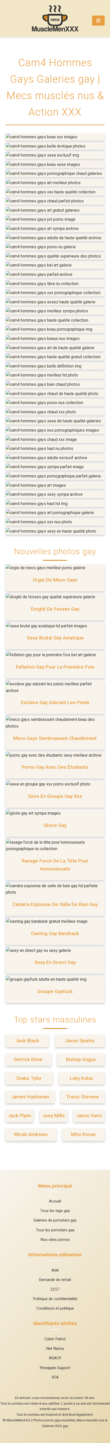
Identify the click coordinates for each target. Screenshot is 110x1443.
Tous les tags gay (55, 1210)
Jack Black (27, 1041)
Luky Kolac (81, 1078)
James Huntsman (30, 1097)
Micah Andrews (31, 1134)
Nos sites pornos (55, 1239)
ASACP (55, 1358)
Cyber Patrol (55, 1339)
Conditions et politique (55, 1308)
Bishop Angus (81, 1059)
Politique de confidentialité (55, 1298)
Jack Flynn (19, 1115)
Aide (55, 1270)
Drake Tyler (29, 1078)
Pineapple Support (55, 1367)
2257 (55, 1289)
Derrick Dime (28, 1059)
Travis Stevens (82, 1097)
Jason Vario (89, 1115)
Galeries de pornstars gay (55, 1220)
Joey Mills (53, 1115)
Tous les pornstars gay (55, 1230)
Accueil (55, 1201)
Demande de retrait (55, 1279)
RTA (55, 1377)
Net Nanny (55, 1348)
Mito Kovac (83, 1134)
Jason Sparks (80, 1041)
